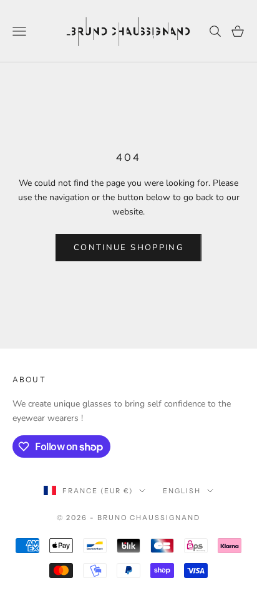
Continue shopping (128, 247)
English (182, 490)
